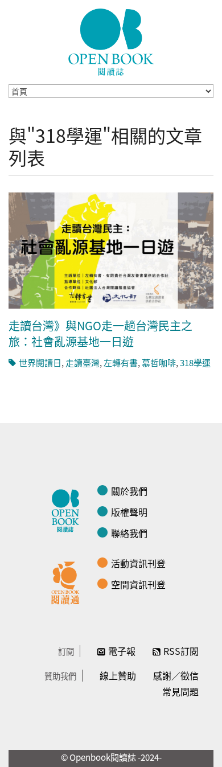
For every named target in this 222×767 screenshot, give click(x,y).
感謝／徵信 (176, 675)
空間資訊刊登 (138, 584)
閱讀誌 (68, 509)
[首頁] (111, 42)
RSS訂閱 (181, 651)
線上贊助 (118, 675)
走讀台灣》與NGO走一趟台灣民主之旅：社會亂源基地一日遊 (100, 333)
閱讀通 (68, 581)
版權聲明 (129, 512)
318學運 (195, 362)
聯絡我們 (129, 533)
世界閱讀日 (40, 362)
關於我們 (129, 491)
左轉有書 (121, 362)
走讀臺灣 (82, 362)
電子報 (121, 651)
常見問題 (180, 691)
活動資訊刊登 (138, 563)
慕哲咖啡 (159, 362)
